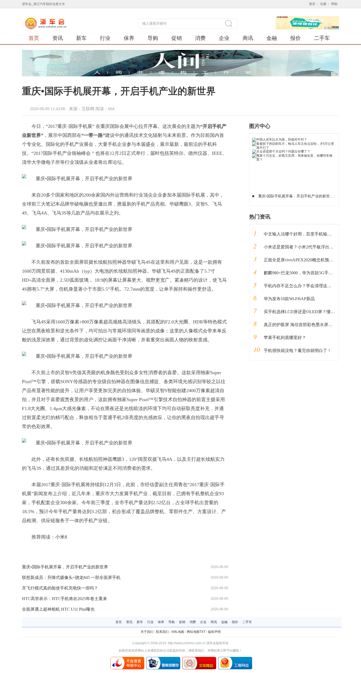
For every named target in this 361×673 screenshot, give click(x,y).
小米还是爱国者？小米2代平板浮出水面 (301, 247)
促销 (176, 38)
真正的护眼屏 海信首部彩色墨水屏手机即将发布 (309, 324)
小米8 (61, 537)
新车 (81, 38)
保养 (129, 38)
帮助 (334, 4)
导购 (152, 38)
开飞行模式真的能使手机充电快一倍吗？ (60, 588)
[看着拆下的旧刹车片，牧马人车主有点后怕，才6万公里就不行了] (294, 144)
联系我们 (162, 632)
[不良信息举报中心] (127, 659)
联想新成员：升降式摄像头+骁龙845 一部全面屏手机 (71, 577)
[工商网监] (235, 659)
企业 (224, 38)
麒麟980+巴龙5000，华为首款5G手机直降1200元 (309, 273)
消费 (200, 38)
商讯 (248, 38)
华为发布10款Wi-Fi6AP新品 (289, 298)
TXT (202, 632)
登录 (312, 4)
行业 (105, 38)
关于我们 (147, 632)
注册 (323, 4)
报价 (295, 38)
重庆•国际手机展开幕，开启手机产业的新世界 (65, 567)
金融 (271, 38)
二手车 (322, 38)
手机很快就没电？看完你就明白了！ (297, 350)
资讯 (57, 38)
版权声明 (214, 632)
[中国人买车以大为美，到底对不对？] (279, 139)
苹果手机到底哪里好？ (285, 337)
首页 (34, 38)
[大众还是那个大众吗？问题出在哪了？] (281, 151)
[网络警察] (163, 659)
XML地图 (177, 632)
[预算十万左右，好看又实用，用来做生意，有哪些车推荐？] (294, 155)
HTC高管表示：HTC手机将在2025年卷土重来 (64, 598)
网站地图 (193, 632)
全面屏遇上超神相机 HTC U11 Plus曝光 (58, 609)
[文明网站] (199, 659)
